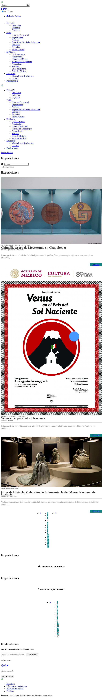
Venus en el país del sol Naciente (23, 418)
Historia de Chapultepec (22, 61)
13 (48, 542)
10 (48, 535)
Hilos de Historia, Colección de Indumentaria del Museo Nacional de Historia (48, 493)
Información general (20, 35)
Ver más (95, 264)
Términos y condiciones (16, 686)
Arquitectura (17, 57)
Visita (8, 32)
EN (11, 11)
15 (48, 547)
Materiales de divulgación (23, 76)
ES (5, 11)
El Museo (10, 52)
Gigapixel (16, 30)
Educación (10, 73)
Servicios (16, 47)
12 (48, 540)
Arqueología (17, 64)
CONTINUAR (32, 655)
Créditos (10, 691)
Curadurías (16, 25)
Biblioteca (16, 45)
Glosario (15, 78)
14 (48, 544)
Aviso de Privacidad (14, 689)
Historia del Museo (20, 59)
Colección (10, 23)
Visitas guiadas (18, 49)
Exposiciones (17, 37)
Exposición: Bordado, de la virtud (26, 42)
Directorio (10, 684)
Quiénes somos (18, 54)
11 (48, 537)
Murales (15, 66)
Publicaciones (12, 81)
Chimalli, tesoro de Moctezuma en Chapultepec (33, 247)
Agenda (15, 40)
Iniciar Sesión (15, 16)
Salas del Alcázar (19, 71)
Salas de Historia (19, 69)
